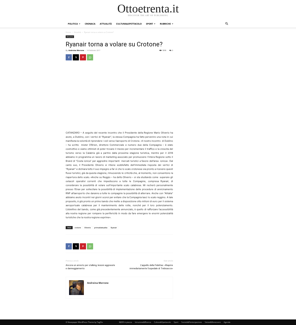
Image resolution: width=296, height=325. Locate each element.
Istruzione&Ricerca (143, 322)
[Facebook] (69, 57)
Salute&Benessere (213, 322)
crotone (78, 227)
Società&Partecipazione (191, 322)
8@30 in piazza (125, 322)
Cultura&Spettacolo (129, 23)
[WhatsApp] (90, 57)
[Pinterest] (83, 57)
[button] (226, 24)
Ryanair (114, 227)
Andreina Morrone (76, 50)
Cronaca (90, 23)
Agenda (227, 322)
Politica (73, 23)
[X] (76, 57)
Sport (149, 23)
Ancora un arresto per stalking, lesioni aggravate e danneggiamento (90, 267)
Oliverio (87, 227)
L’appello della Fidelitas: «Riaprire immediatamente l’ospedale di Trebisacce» (151, 267)
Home (68, 32)
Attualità (106, 23)
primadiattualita (100, 227)
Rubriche (165, 23)
